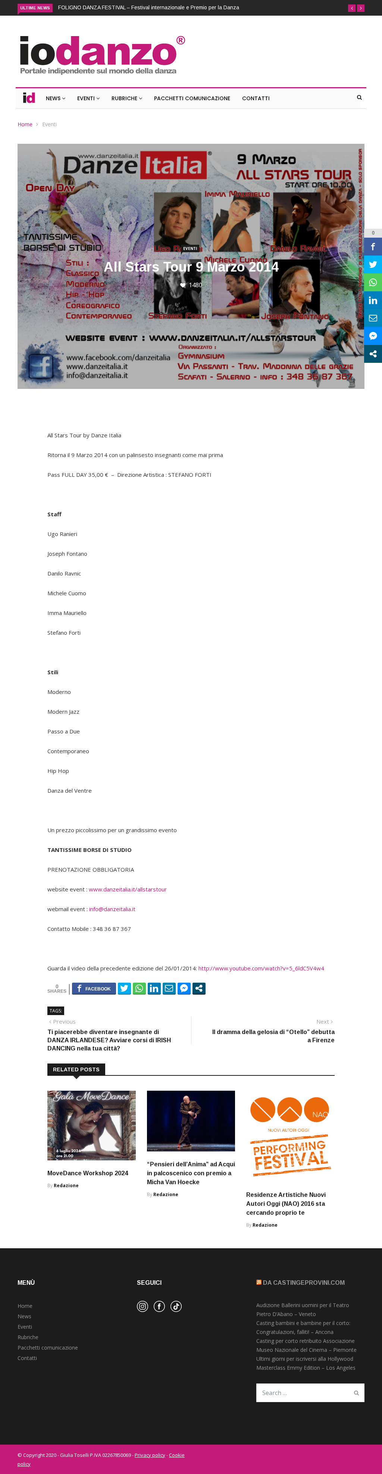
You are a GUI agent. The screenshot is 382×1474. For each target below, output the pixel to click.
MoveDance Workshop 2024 (87, 1173)
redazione (66, 1185)
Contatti (256, 98)
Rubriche (125, 98)
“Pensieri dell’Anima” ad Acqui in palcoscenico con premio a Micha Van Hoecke (191, 1173)
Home (25, 124)
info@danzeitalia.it (112, 909)
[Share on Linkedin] (154, 988)
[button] (352, 8)
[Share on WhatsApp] (139, 988)
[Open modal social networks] (199, 988)
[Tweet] (124, 988)
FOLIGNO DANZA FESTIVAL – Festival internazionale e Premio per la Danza (148, 7)
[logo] (102, 75)
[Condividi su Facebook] (94, 988)
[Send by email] (169, 988)
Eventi (86, 98)
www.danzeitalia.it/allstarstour (128, 889)
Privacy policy (150, 1455)
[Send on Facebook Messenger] (184, 988)
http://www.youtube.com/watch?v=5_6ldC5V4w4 (261, 968)
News (54, 98)
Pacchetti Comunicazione (192, 98)
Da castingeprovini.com (304, 1283)
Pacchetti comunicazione (48, 1347)
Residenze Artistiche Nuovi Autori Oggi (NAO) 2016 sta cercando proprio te (286, 1204)
